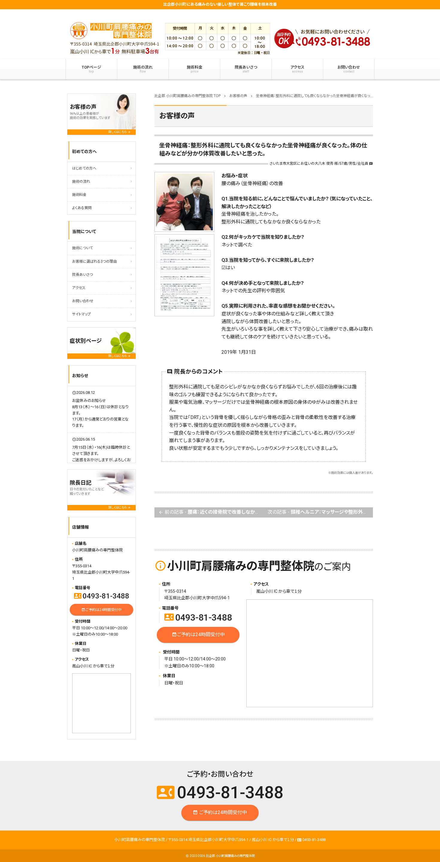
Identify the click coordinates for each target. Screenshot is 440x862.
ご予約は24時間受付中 (198, 634)
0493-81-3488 (198, 617)
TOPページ (91, 69)
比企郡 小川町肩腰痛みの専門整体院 (230, 856)
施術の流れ (143, 69)
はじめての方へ (84, 168)
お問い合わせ (348, 69)
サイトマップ (81, 314)
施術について (82, 248)
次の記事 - (320, 512)
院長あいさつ (246, 69)
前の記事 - (211, 512)
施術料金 (194, 69)
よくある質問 (82, 208)
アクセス (297, 69)
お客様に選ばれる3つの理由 (94, 261)
